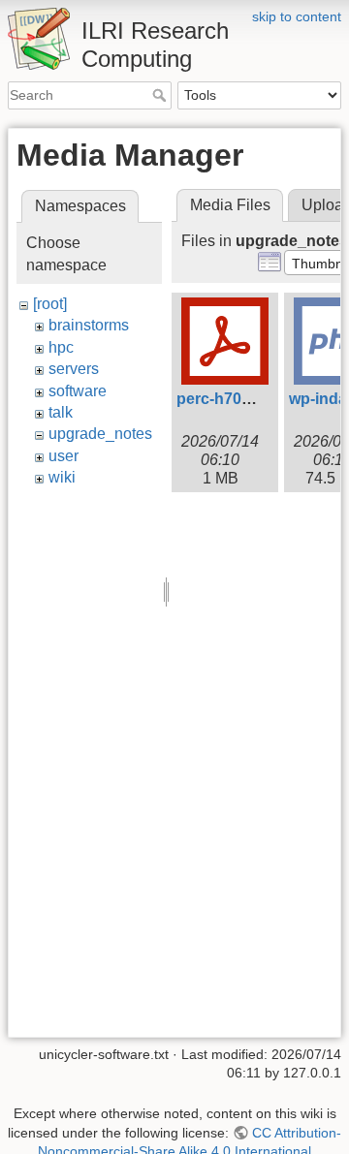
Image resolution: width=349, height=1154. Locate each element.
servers (73, 368)
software (77, 391)
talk (60, 412)
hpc (61, 347)
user (63, 456)
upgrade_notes (100, 433)
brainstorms (88, 325)
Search (161, 95)
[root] (50, 304)
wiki (62, 477)
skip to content (296, 16)
